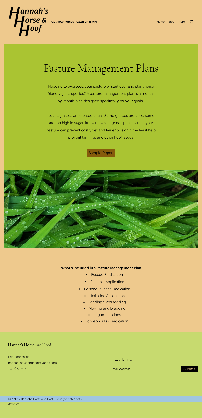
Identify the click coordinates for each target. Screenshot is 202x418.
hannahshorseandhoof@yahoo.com (32, 363)
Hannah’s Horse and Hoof (29, 344)
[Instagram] (192, 22)
